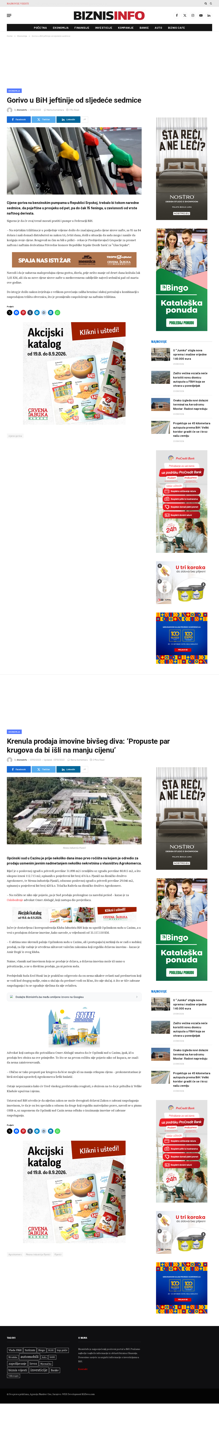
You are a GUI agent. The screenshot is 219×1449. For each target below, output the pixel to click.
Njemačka (45, 1363)
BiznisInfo (22, 109)
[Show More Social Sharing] (84, 119)
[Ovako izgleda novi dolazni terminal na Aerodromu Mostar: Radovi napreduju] (160, 404)
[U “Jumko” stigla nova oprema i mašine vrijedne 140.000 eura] (160, 354)
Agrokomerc (15, 1254)
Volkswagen (13, 1376)
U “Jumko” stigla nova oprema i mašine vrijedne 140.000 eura (190, 354)
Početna (40, 27)
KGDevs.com (88, 1394)
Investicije (103, 27)
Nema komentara (55, 109)
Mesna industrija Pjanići (38, 1254)
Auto (158, 27)
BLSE (51, 1350)
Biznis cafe (176, 27)
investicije (38, 1370)
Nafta (44, 1357)
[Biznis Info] (109, 15)
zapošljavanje (17, 1363)
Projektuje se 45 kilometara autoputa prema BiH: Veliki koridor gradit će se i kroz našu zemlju (191, 429)
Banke (144, 27)
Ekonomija (61, 27)
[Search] (206, 3)
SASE (52, 1357)
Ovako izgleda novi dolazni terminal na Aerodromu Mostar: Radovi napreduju (73, 3)
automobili (30, 1356)
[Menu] (9, 15)
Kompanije (126, 27)
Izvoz (33, 1363)
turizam (30, 1350)
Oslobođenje (15, 900)
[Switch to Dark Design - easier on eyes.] (210, 3)
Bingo (41, 1350)
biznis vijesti (18, 1370)
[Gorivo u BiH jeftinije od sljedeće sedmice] (74, 161)
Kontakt (83, 1369)
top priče (62, 1350)
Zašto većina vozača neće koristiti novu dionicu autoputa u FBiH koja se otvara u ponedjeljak (190, 379)
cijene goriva (15, 436)
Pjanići (58, 1254)
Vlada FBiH (15, 1350)
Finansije (81, 27)
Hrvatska (12, 1357)
